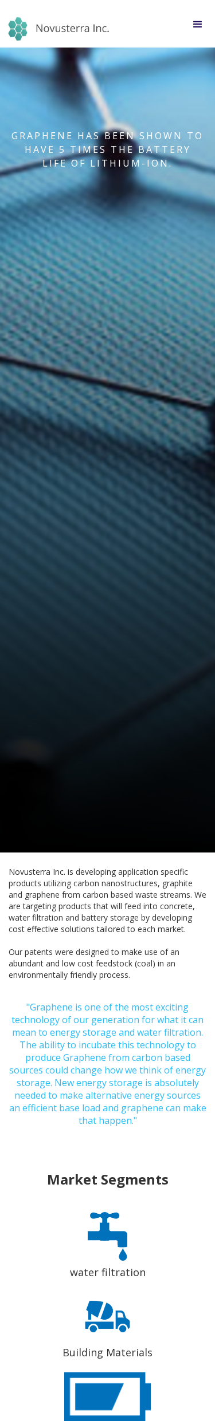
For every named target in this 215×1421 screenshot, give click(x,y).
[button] (198, 24)
